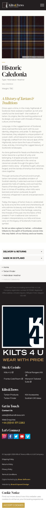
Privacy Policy (7, 469)
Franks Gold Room (12, 379)
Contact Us (7, 410)
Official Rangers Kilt (34, 372)
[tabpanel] (23, 37)
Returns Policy (7, 464)
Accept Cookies (13, 505)
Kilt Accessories (32, 394)
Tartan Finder (10, 398)
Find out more (8, 496)
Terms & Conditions (9, 474)
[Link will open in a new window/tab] (23, 333)
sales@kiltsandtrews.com (13, 415)
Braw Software (24, 479)
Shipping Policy (8, 459)
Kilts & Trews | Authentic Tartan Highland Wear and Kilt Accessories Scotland (13, 5)
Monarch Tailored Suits (33, 380)
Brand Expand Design (20, 484)
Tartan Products (11, 394)
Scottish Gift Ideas (33, 398)
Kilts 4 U (7, 372)
